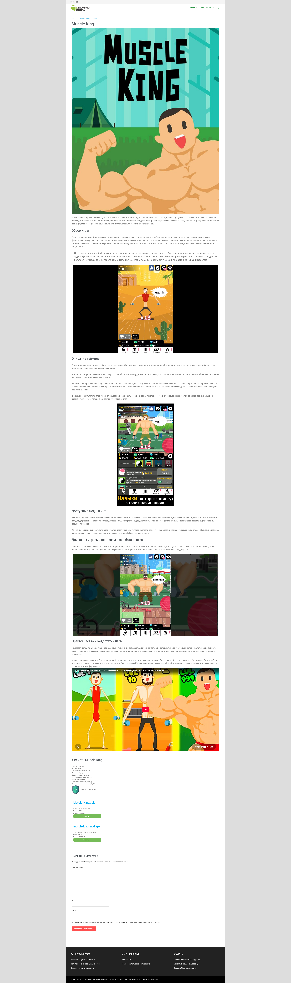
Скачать (86, 816)
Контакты (126, 959)
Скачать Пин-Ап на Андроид (186, 963)
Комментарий (78, 867)
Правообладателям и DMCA (82, 959)
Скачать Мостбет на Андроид (187, 959)
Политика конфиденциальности (85, 963)
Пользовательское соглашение (136, 963)
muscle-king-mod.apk (86, 826)
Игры (192, 7)
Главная (75, 18)
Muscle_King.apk (84, 802)
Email (74, 911)
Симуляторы (91, 18)
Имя (74, 900)
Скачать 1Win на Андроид (185, 968)
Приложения (206, 7)
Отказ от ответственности (82, 968)
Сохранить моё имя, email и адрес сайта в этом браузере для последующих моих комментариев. (118, 922)
